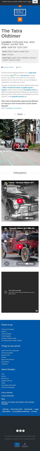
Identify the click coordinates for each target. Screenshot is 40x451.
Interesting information (8, 385)
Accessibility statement (20, 411)
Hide (35, 2)
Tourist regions (6, 336)
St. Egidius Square (26, 87)
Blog (3, 399)
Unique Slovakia (6, 334)
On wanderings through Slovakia (11, 340)
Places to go (7, 325)
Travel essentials (7, 396)
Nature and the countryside (10, 350)
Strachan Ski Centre (14, 87)
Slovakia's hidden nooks (8, 338)
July (12, 75)
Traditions (4, 364)
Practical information (7, 387)
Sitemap (6, 409)
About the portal (16, 409)
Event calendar (7, 393)
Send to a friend (8, 67)
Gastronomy (5, 362)
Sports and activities (7, 359)
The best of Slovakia (7, 329)
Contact (34, 411)
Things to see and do (10, 346)
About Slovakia (8, 369)
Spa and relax (5, 355)
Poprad (3, 90)
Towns (3, 383)
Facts (3, 374)
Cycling (3, 357)
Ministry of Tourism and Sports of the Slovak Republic (17, 403)
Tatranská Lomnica (30, 90)
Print (19, 67)
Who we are (5, 378)
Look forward (24, 75)
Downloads (28, 409)
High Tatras (32, 73)
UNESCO (4, 331)
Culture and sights (7, 353)
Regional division (6, 381)
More (29, 1)
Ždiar (4, 87)
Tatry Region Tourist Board (13, 108)
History (3, 376)
